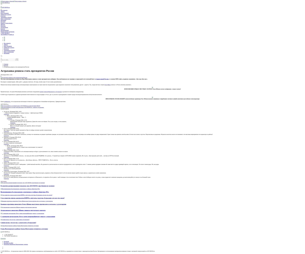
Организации (4, 27)
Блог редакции (5, 13)
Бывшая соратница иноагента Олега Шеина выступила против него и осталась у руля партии (33, 204)
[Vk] (4, 40)
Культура (3, 16)
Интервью (3, 20)
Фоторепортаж (5, 30)
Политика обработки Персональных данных (16, 244)
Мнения (3, 24)
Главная (6, 64)
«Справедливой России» (102, 79)
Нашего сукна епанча (6, 23)
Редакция (6, 241)
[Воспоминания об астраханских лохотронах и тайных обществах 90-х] (20, 189)
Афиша (3, 11)
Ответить (6, 114)
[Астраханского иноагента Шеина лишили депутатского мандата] (19, 207)
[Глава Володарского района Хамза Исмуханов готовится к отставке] (20, 225)
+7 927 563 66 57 (5, 33)
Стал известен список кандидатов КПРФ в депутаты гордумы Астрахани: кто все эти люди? (33, 198)
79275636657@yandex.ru (7, 34)
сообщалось (7, 101)
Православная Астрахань (7, 31)
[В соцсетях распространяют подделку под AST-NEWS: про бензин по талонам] (23, 182)
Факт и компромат (6, 19)
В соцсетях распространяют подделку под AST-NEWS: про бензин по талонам (27, 186)
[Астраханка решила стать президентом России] (14, 77)
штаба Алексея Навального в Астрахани (51, 91)
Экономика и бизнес (6, 17)
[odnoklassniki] (4, 39)
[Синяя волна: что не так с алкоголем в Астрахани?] (15, 219)
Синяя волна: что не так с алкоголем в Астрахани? (18, 222)
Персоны (3, 26)
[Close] (1, 9)
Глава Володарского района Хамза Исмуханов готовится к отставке (24, 229)
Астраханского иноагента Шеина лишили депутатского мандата (23, 210)
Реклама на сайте (8, 243)
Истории (3, 21)
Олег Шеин (107, 84)
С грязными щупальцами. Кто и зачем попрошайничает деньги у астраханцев (28, 216)
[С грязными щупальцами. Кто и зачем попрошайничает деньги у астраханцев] (22, 213)
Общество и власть (6, 14)
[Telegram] (4, 37)
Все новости (4, 10)
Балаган (3, 28)
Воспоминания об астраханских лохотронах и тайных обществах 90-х (25, 192)
